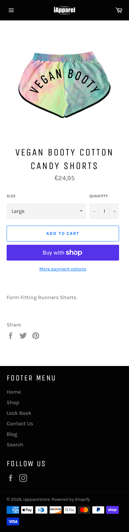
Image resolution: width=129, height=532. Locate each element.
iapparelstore (36, 499)
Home (14, 392)
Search (15, 444)
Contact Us (20, 423)
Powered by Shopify (71, 499)
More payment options (62, 269)
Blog (12, 434)
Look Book (19, 413)
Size (11, 196)
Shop (13, 402)
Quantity (98, 196)
